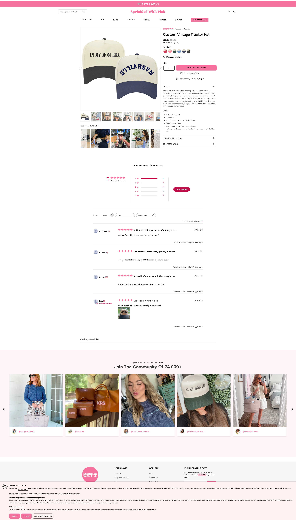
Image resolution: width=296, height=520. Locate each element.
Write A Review (182, 189)
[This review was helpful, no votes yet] (196, 242)
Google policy (151, 509)
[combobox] (125, 215)
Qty (165, 63)
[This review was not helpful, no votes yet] (200, 242)
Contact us (153, 477)
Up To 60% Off (200, 19)
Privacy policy (138, 509)
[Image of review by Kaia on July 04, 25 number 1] (124, 313)
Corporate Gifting (121, 477)
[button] (115, 20)
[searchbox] (101, 215)
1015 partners (23, 490)
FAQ (150, 473)
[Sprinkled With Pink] (148, 12)
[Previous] (80, 69)
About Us (118, 473)
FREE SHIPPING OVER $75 (148, 4)
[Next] (160, 69)
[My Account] (228, 12)
